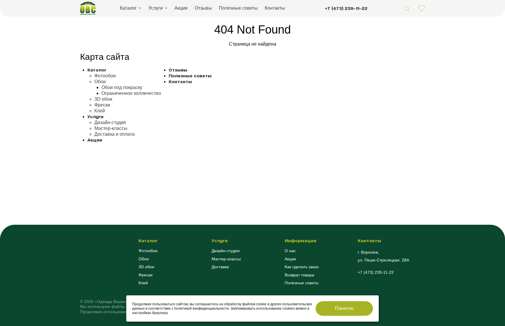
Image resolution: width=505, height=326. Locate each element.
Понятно (344, 308)
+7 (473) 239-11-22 (346, 8)
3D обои (103, 99)
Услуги (95, 116)
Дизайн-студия (110, 122)
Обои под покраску (121, 87)
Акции (181, 8)
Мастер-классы (110, 128)
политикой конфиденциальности (201, 308)
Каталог (96, 69)
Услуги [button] (155, 8)
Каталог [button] (128, 8)
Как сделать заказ (302, 266)
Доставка (220, 266)
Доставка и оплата (114, 134)
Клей (99, 110)
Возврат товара (299, 275)
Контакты (275, 8)
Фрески (102, 104)
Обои (100, 81)
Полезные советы (238, 8)
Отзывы (203, 8)
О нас (290, 250)
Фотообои (105, 75)
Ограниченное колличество (131, 93)
